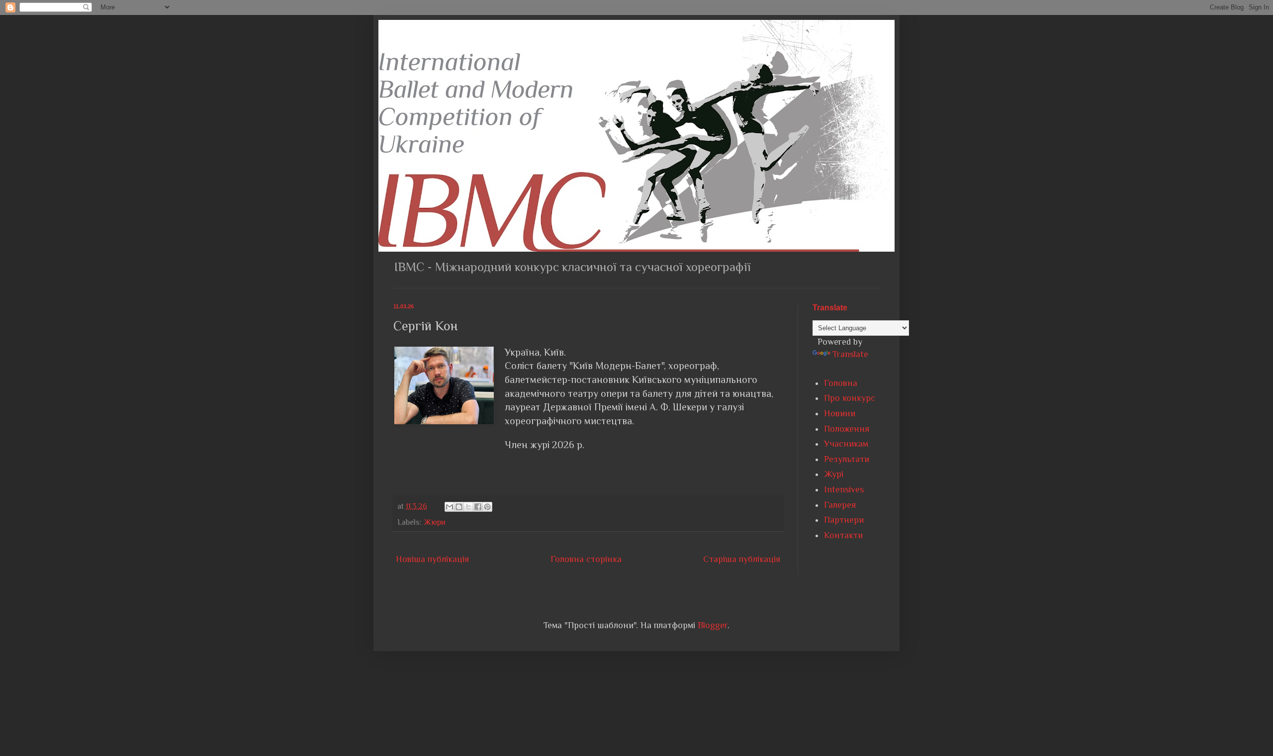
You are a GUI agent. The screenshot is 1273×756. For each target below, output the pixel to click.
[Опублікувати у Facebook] (478, 507)
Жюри (435, 522)
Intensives (844, 489)
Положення (846, 429)
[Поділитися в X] (468, 507)
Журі (833, 474)
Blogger (712, 625)
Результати (846, 459)
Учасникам (846, 444)
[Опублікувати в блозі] (459, 507)
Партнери (844, 520)
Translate (850, 354)
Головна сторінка (586, 559)
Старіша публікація (741, 559)
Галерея (840, 505)
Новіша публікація (432, 559)
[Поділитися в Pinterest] (487, 507)
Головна (840, 383)
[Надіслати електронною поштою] (450, 507)
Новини (839, 413)
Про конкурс (849, 398)
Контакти (843, 535)
